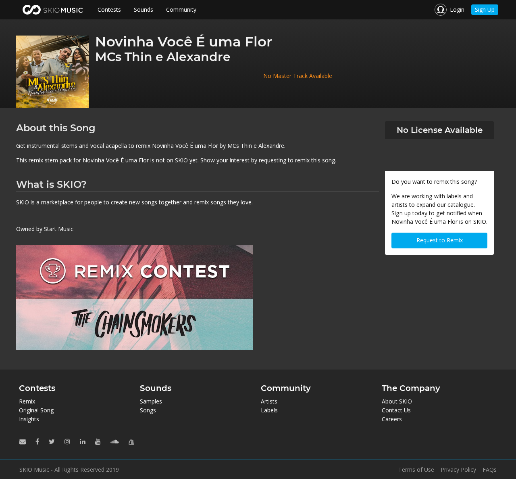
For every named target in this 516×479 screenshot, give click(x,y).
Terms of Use (416, 470)
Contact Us (396, 410)
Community (181, 9)
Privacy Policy (458, 470)
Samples (151, 401)
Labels (269, 410)
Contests (109, 9)
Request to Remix (439, 240)
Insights (29, 419)
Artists (269, 401)
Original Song (36, 410)
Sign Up (485, 9)
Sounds (143, 9)
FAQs (490, 470)
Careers (392, 419)
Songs (148, 410)
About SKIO (397, 401)
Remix (27, 401)
